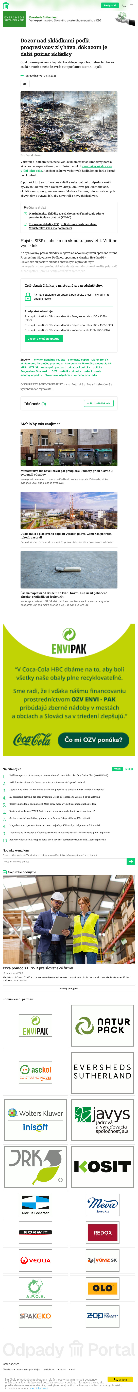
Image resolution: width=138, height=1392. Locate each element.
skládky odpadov (31, 375)
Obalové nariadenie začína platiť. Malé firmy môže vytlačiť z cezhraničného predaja (52, 804)
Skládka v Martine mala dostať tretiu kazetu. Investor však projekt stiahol (47, 782)
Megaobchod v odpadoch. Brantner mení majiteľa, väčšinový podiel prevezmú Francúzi (54, 825)
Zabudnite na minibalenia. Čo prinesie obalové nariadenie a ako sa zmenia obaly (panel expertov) (59, 832)
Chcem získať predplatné (43, 338)
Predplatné (110, 5)
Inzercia (61, 1369)
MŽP (23, 367)
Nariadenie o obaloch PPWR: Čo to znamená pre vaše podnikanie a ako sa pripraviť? (52, 811)
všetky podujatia (69, 988)
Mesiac (129, 768)
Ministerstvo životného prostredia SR (88, 363)
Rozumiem (120, 1379)
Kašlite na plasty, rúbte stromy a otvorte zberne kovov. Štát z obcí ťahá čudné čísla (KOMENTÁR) (58, 775)
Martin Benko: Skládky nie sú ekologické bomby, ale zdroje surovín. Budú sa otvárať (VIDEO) (66, 215)
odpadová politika (79, 367)
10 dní (117, 768)
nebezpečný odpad (53, 367)
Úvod (6, 5)
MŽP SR (34, 367)
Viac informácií (39, 1388)
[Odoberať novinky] (131, 861)
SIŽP (55, 371)
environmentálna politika (49, 359)
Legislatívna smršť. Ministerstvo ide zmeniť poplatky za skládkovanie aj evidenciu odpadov (56, 789)
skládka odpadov (71, 371)
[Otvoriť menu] (131, 5)
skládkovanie (92, 371)
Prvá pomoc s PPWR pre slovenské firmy (38, 967)
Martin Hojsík (99, 359)
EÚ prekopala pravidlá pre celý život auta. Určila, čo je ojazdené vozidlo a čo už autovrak (54, 796)
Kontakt (72, 1369)
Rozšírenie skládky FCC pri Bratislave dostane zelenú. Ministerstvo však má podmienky (63, 226)
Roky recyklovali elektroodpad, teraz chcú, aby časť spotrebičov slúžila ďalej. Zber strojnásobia (57, 839)
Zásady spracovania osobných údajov (21, 1369)
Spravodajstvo (33, 75)
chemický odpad (78, 359)
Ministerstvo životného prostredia (42, 363)
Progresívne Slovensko (35, 371)
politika (97, 367)
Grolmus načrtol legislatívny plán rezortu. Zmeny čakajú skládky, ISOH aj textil (50, 818)
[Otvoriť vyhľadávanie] (124, 5)
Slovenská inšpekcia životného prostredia (71, 375)
